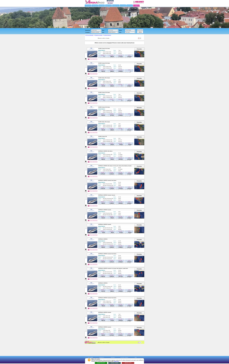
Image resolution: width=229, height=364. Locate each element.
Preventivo (139, 49)
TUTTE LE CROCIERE (89, 35)
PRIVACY (113, 357)
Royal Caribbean (101, 5)
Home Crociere (129, 5)
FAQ (136, 357)
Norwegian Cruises (115, 5)
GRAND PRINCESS (107, 35)
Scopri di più (116, 361)
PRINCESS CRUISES (99, 35)
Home (136, 5)
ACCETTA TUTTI (101, 362)
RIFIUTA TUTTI (128, 362)
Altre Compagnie (123, 5)
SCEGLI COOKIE (114, 362)
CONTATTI (101, 357)
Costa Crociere (88, 5)
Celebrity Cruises (108, 5)
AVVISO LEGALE (124, 357)
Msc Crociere (94, 5)
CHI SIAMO (90, 357)
